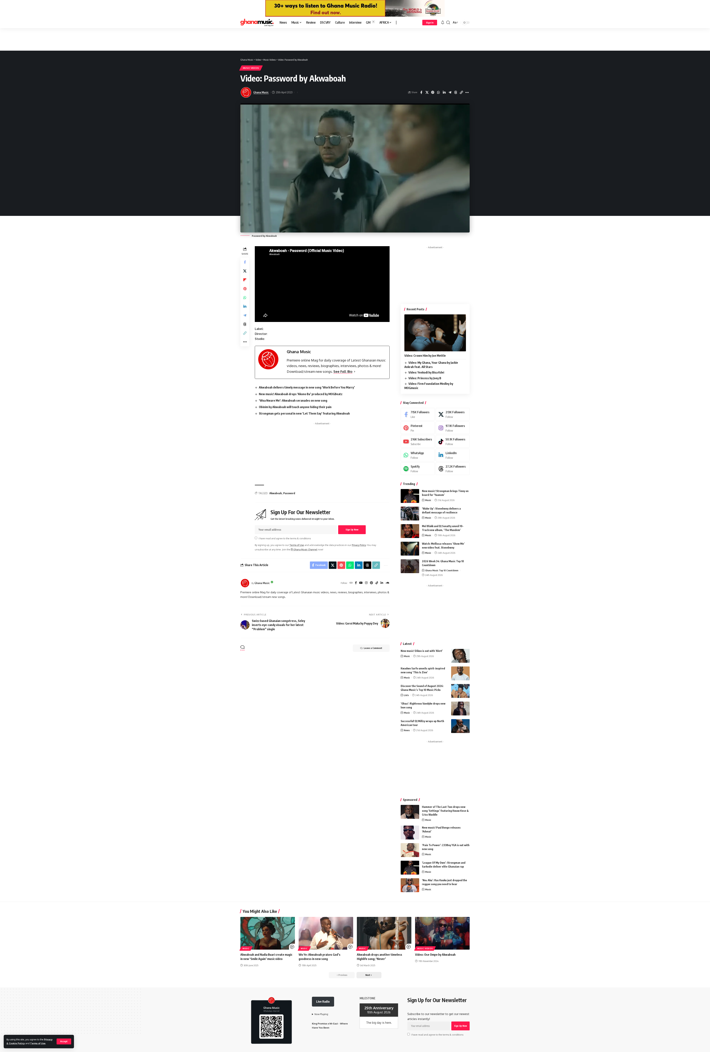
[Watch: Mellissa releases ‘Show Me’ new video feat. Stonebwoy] (410, 549)
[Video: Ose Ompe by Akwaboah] (442, 933)
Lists (406, 695)
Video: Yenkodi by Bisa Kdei (426, 372)
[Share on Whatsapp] (444, 92)
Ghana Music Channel (305, 549)
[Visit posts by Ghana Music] (245, 583)
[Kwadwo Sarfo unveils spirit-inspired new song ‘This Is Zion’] (460, 673)
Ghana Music (261, 92)
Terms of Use (37, 1043)
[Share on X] (432, 92)
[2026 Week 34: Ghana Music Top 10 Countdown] (410, 566)
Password (289, 493)
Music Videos (251, 68)
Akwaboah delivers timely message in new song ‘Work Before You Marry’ (307, 387)
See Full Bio (342, 371)
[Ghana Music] (257, 22)
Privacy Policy (359, 545)
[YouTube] (361, 583)
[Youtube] (418, 441)
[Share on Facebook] (427, 92)
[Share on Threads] (461, 92)
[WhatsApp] (418, 455)
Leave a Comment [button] (373, 648)
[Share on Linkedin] (449, 92)
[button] (64, 1041)
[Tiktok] (453, 441)
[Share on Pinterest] (438, 92)
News (407, 730)
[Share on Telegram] (455, 92)
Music (428, 500)
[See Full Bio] (354, 371)
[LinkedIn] (381, 583)
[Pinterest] (371, 583)
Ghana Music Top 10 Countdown (441, 570)
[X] (453, 414)
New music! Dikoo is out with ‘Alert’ (422, 650)
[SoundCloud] (387, 583)
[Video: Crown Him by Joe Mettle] (435, 332)
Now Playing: (322, 1014)
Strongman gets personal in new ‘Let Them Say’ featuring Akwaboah (304, 413)
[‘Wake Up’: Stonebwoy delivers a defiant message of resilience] (410, 513)
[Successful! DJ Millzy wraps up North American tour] (460, 726)
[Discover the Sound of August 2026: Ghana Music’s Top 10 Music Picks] (460, 691)
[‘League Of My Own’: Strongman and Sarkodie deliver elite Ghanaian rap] (410, 868)
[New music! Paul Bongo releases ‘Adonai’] (410, 832)
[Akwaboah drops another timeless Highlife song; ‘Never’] (384, 933)
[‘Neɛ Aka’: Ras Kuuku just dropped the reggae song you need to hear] (410, 885)
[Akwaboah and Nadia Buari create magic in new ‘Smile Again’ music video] (267, 933)
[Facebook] (356, 583)
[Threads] (453, 468)
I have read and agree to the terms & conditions (285, 538)
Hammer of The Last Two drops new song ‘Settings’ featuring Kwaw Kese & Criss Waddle (445, 810)
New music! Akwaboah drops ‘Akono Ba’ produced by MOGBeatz (300, 394)
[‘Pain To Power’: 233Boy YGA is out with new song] (410, 850)
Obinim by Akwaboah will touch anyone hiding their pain (295, 407)
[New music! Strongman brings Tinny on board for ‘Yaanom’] (410, 496)
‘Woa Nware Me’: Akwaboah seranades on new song (293, 400)
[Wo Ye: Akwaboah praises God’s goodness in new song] (326, 933)
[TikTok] (376, 583)
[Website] (351, 583)
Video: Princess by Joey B (424, 378)
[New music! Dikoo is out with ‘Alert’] (460, 656)
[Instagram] (366, 583)
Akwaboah (275, 493)
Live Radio (323, 1001)
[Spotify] (418, 468)
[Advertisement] (355, 39)
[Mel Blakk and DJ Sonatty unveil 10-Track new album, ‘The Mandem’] (410, 531)
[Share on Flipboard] (244, 279)
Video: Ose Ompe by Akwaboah (435, 954)
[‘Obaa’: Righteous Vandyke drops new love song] (460, 708)
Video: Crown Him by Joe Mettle (425, 355)
